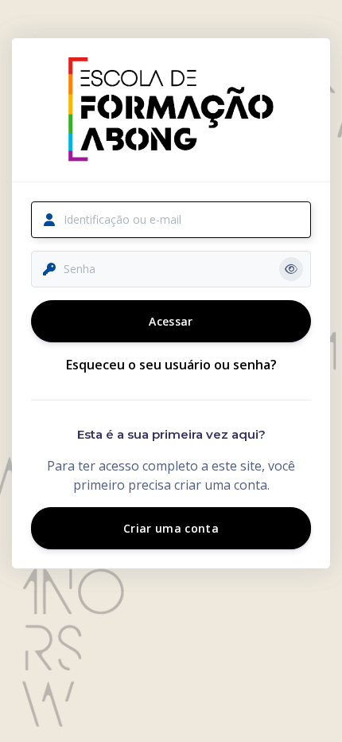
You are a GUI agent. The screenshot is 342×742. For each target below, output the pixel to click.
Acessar (170, 321)
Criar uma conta (171, 528)
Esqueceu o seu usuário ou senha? (171, 364)
